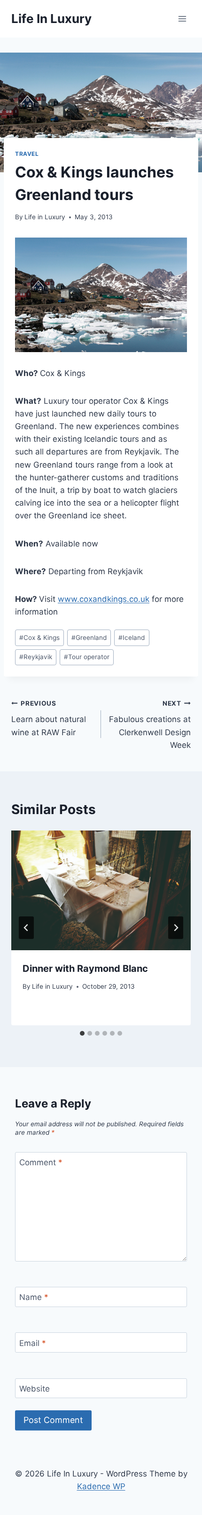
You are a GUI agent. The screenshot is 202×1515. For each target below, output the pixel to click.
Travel (27, 153)
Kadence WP (101, 1486)
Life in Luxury (44, 217)
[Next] (175, 927)
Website (34, 1388)
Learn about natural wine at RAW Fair (48, 718)
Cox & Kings (39, 637)
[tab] (82, 1033)
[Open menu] (182, 18)
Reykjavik (35, 657)
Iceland (131, 637)
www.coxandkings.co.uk (103, 599)
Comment (40, 1162)
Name (33, 1297)
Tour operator (86, 657)
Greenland (89, 637)
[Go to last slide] (26, 927)
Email (32, 1343)
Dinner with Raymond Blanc (85, 968)
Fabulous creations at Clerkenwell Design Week (150, 725)
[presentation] (101, 890)
